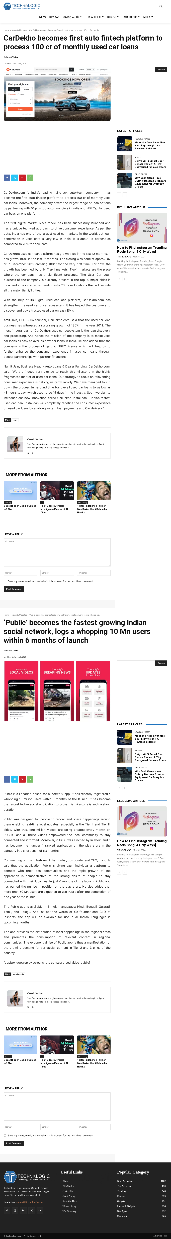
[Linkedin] (33, 452)
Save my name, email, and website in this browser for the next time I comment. (51, 581)
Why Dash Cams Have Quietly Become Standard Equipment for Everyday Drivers (150, 182)
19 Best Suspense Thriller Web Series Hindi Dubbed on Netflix (92, 509)
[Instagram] (28, 452)
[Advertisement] (57, 146)
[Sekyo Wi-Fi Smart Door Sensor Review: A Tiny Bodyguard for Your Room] (124, 162)
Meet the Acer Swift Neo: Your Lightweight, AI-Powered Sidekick (150, 145)
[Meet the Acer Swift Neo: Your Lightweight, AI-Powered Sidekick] (124, 143)
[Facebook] (7, 178)
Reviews (138, 157)
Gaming (8, 502)
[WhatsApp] (30, 178)
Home (6, 30)
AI (42, 502)
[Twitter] (14, 178)
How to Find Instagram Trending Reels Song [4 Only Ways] (142, 250)
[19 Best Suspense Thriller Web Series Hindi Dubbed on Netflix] (94, 490)
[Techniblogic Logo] (21, 6)
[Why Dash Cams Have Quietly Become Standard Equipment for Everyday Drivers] (124, 180)
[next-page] (125, 194)
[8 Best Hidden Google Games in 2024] (20, 490)
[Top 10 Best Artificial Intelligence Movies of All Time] (57, 490)
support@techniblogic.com (29, 1202)
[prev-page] (119, 194)
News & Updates (19, 30)
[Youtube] (40, 1210)
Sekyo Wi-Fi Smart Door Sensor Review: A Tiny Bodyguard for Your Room (150, 164)
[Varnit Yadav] (15, 445)
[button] (161, 6)
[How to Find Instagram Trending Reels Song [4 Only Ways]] (142, 228)
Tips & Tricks (141, 174)
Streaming (82, 502)
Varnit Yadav (12, 57)
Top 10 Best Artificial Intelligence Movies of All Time (54, 509)
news (15, 420)
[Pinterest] (22, 178)
